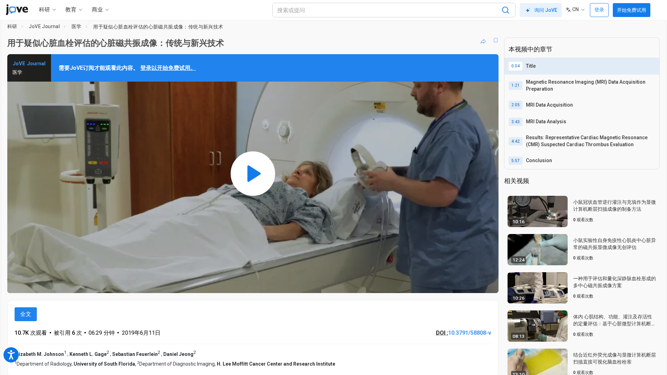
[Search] (505, 10)
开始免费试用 (631, 10)
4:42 (515, 141)
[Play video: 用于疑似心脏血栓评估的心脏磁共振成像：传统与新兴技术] (253, 173)
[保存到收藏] (496, 40)
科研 (12, 26)
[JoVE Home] (17, 9)
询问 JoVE (545, 10)
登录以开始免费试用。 (168, 68)
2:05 (515, 104)
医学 (77, 26)
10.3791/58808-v (469, 333)
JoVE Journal (44, 26)
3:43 (515, 121)
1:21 (515, 85)
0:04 (515, 66)
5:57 (515, 160)
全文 (25, 314)
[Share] (483, 40)
